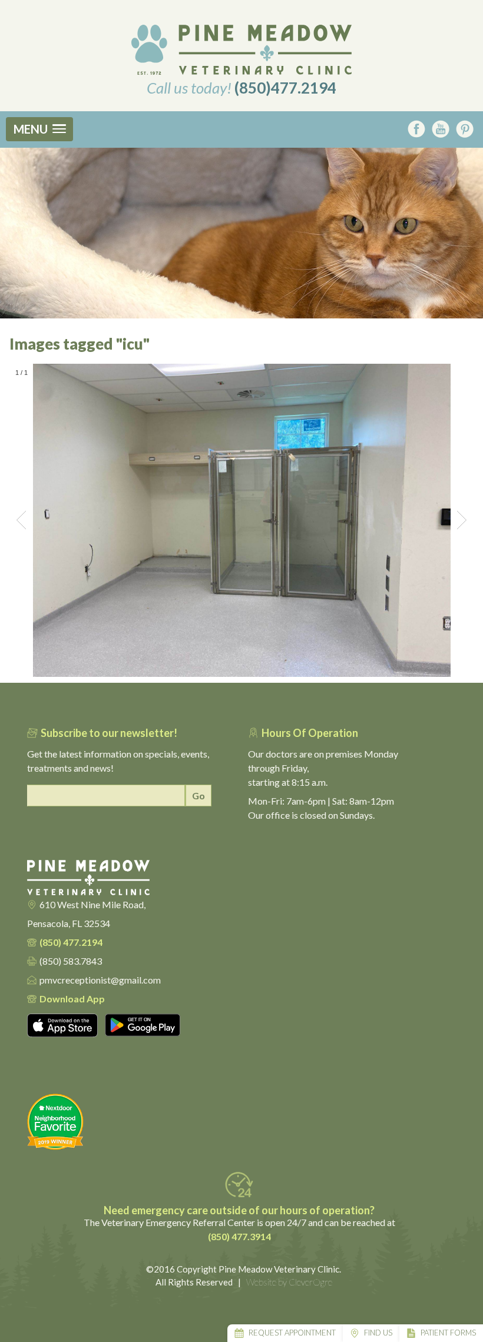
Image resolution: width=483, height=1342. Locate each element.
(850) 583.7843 (70, 960)
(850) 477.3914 (239, 1236)
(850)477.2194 (285, 87)
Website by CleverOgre (289, 1282)
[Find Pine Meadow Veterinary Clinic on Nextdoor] (237, 1122)
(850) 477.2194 (70, 942)
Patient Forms (448, 1332)
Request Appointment (292, 1332)
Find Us (378, 1332)
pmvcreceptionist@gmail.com (100, 979)
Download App (72, 998)
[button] (39, 129)
